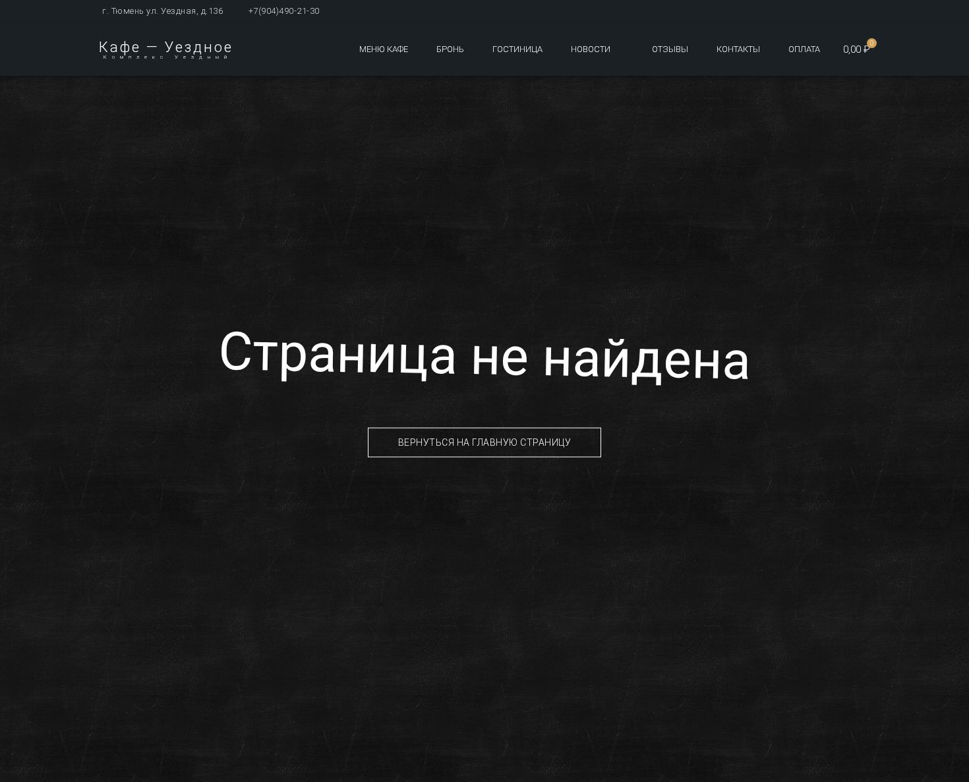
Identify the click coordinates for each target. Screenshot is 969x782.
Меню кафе (383, 49)
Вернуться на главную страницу (485, 442)
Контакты (738, 49)
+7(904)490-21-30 (284, 11)
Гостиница (517, 49)
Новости (590, 49)
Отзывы (670, 49)
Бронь (450, 49)
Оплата (804, 49)
